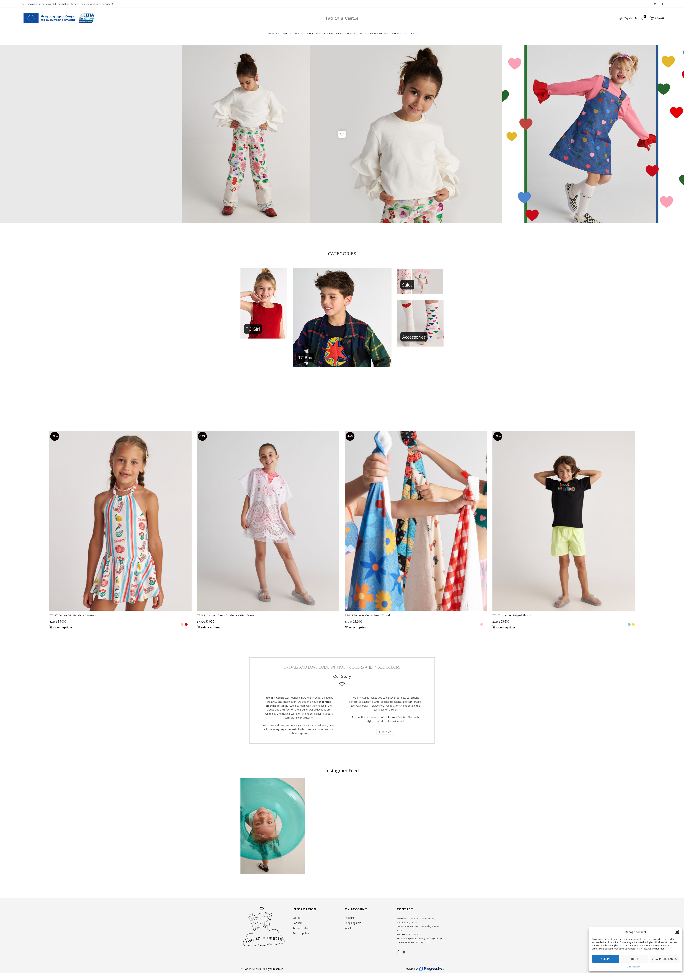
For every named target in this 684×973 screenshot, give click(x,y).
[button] (677, 932)
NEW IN (273, 33)
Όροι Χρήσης (633, 966)
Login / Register (625, 18)
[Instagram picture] (325, 795)
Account (349, 917)
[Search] (636, 18)
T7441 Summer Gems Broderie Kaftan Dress (226, 615)
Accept (606, 959)
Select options (62, 627)
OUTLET (410, 33)
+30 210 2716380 (410, 934)
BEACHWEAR (378, 33)
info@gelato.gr (434, 938)
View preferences (664, 959)
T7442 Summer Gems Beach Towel (367, 615)
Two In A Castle (252, 969)
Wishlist (645, 16)
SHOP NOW (385, 731)
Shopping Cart (353, 923)
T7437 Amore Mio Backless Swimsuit (72, 615)
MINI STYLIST (355, 33)
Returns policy (301, 933)
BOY (298, 33)
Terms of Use (301, 928)
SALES (396, 33)
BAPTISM (312, 33)
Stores (296, 917)
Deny (634, 959)
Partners (297, 923)
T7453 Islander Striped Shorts (511, 615)
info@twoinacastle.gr (415, 938)
